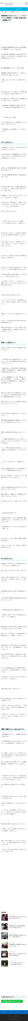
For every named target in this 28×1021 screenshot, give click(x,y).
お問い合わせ (19, 9)
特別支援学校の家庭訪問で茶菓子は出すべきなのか (17, 945)
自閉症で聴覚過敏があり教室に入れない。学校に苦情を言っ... (17, 935)
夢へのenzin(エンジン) (14, 1018)
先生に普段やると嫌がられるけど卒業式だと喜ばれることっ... (17, 917)
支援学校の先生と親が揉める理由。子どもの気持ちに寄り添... (17, 926)
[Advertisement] (12, 34)
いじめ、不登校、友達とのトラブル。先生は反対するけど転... (17, 963)
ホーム (5, 9)
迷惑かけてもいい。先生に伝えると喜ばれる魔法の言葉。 (17, 954)
